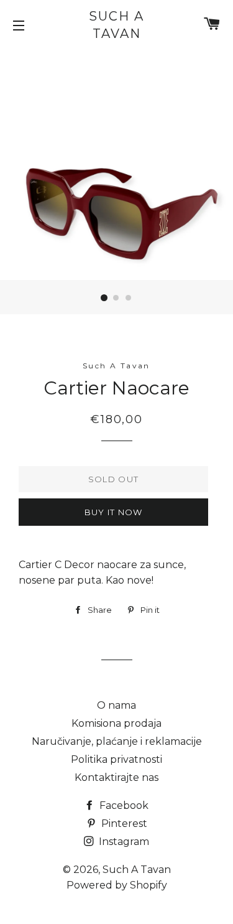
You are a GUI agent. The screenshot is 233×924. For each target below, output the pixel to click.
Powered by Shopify (116, 885)
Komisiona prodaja (116, 723)
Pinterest (123, 823)
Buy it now (114, 512)
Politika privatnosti (116, 759)
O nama (116, 705)
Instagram (122, 841)
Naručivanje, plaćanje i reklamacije (117, 741)
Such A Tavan (116, 25)
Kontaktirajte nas (116, 777)
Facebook (122, 805)
